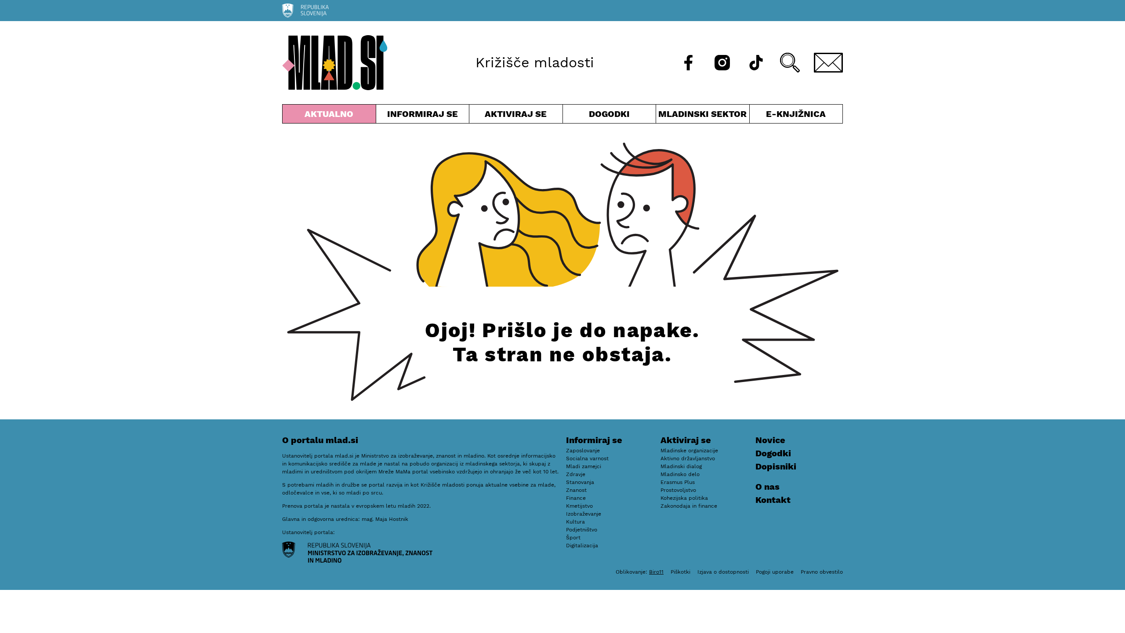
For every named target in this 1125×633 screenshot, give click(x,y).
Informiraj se (422, 116)
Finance (576, 498)
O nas (767, 486)
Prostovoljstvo (678, 490)
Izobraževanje (583, 514)
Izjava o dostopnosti (723, 572)
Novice (770, 440)
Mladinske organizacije (689, 450)
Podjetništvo (581, 530)
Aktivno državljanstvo (687, 458)
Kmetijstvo (579, 506)
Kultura (575, 522)
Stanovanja (580, 482)
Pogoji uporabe (775, 572)
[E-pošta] (828, 63)
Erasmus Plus (677, 482)
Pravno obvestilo (822, 572)
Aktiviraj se (515, 116)
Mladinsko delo (680, 474)
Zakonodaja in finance (688, 506)
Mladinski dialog (681, 466)
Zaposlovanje (583, 450)
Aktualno (331, 116)
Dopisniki (775, 466)
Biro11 (656, 572)
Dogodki (609, 114)
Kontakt (773, 500)
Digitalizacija (582, 545)
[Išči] (790, 63)
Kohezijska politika (684, 498)
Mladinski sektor (702, 116)
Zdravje (575, 474)
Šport (573, 538)
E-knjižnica (796, 114)
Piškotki (680, 572)
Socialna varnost (587, 458)
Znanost (576, 490)
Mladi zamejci (583, 466)
